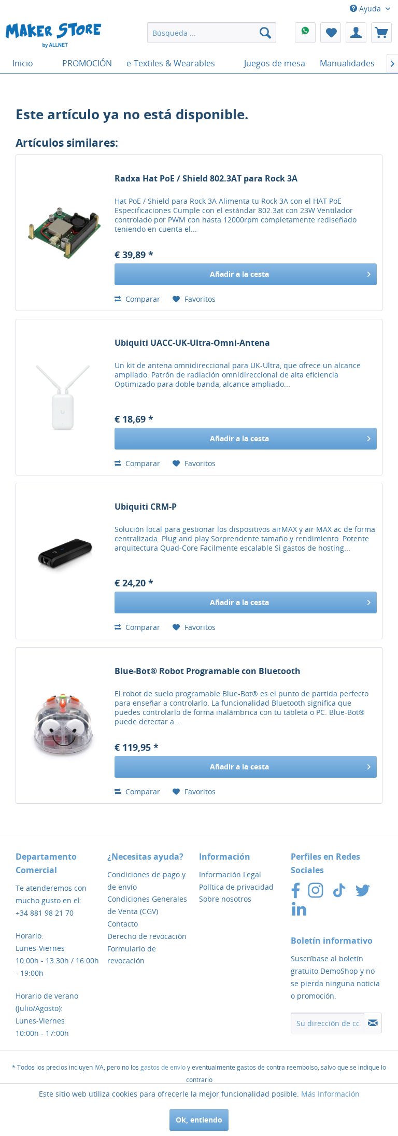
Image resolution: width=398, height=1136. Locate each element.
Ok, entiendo (199, 1120)
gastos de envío (163, 1067)
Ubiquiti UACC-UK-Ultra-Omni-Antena (192, 343)
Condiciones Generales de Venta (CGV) (147, 905)
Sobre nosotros (225, 899)
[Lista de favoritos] (330, 32)
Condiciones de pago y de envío (146, 880)
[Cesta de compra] (381, 32)
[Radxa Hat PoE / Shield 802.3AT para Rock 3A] (62, 232)
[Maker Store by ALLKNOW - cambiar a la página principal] (53, 35)
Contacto (122, 924)
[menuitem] (212, 32)
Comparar (141, 299)
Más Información (330, 1094)
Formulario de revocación (131, 955)
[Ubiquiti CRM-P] (62, 561)
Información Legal (230, 874)
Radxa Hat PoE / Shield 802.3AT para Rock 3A (206, 178)
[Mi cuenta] (356, 32)
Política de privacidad (236, 887)
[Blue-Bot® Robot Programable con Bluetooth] (62, 725)
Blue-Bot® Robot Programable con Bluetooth (208, 671)
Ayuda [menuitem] (370, 8)
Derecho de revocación (147, 936)
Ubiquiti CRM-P (146, 506)
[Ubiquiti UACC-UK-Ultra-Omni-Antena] (62, 397)
